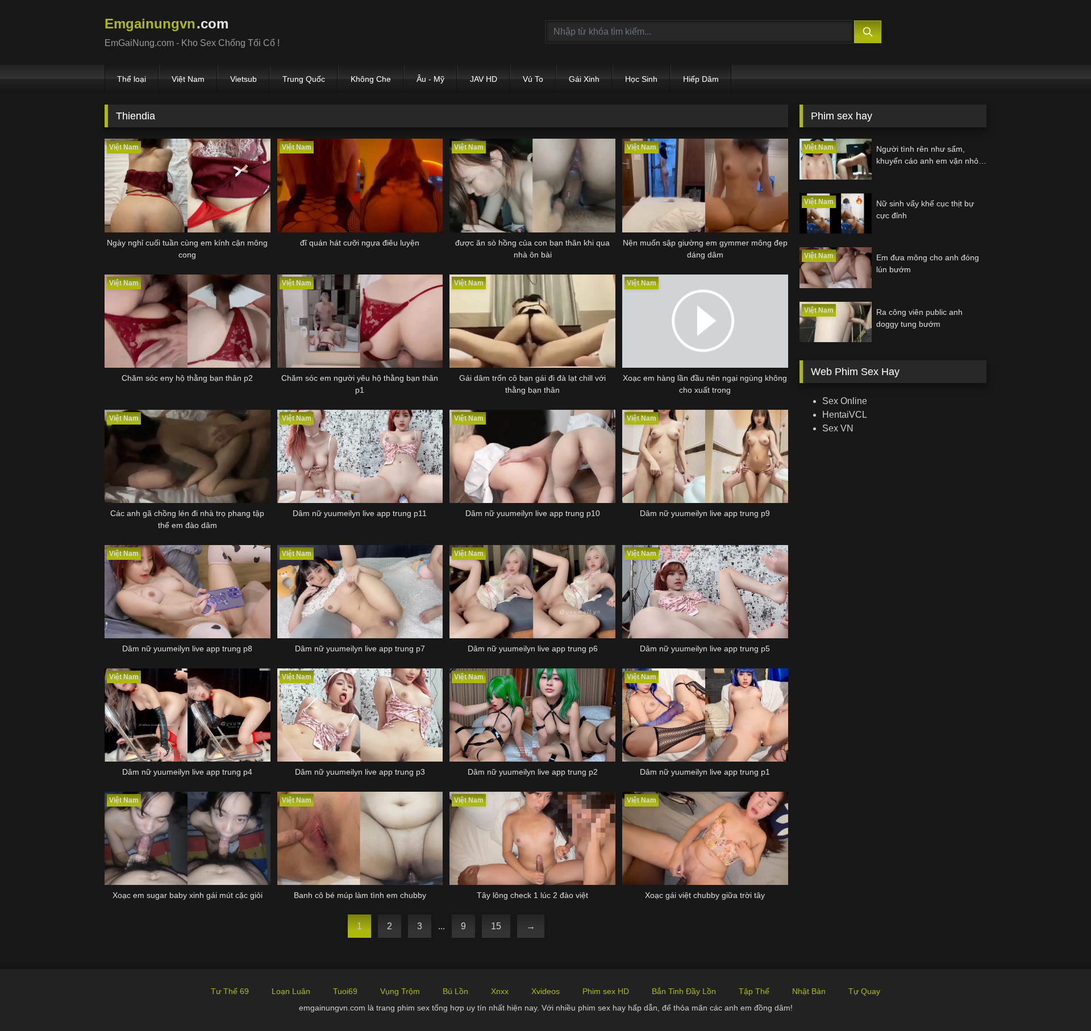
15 (496, 926)
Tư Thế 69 (230, 991)
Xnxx (500, 991)
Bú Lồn (455, 991)
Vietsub (243, 79)
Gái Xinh (584, 79)
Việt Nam (188, 79)
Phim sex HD (605, 991)
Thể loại (131, 79)
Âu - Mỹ (430, 79)
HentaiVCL (844, 414)
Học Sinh (641, 79)
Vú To (533, 79)
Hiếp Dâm (701, 79)
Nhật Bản (809, 991)
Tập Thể (754, 991)
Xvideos (545, 991)
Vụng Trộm (400, 991)
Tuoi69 (345, 991)
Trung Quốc (303, 79)
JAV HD (483, 79)
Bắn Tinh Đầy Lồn (684, 991)
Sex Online (844, 401)
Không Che (371, 79)
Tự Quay (864, 991)
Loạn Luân (291, 991)
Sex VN (837, 428)
